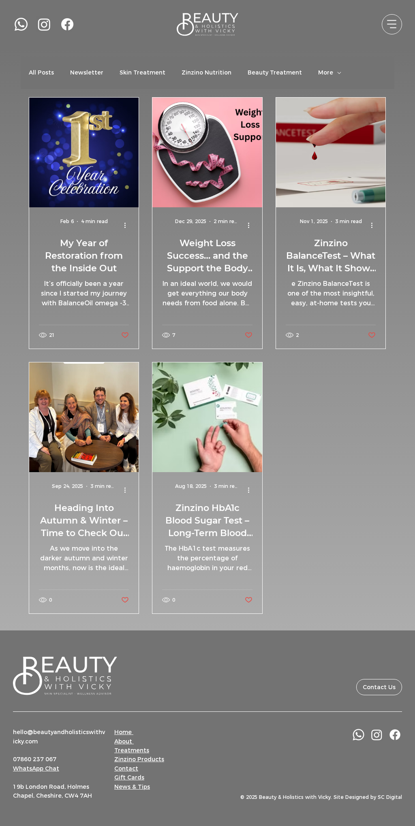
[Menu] (392, 24)
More (325, 72)
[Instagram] (44, 24)
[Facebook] (67, 24)
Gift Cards (129, 777)
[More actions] (128, 225)
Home (123, 732)
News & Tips (132, 786)
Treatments (131, 750)
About (124, 741)
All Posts (41, 72)
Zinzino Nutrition (206, 72)
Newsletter (86, 72)
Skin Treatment (142, 72)
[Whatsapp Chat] (358, 735)
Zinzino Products (139, 759)
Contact (126, 768)
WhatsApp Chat (36, 768)
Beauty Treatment (275, 72)
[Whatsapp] (21, 24)
